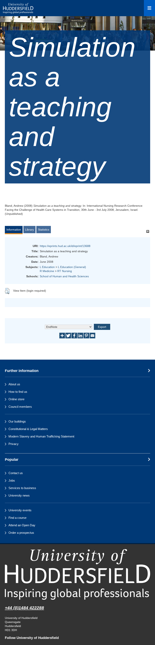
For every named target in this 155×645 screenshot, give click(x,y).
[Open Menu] (149, 8)
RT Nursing (64, 271)
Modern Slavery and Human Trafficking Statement (41, 436)
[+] (147, 231)
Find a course (17, 517)
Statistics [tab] (43, 229)
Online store (16, 399)
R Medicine (47, 271)
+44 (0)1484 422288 (24, 607)
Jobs (11, 480)
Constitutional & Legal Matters (28, 429)
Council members (20, 406)
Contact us (15, 473)
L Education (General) (72, 267)
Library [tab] (29, 229)
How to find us (17, 391)
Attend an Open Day (21, 525)
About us (14, 384)
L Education (47, 267)
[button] (7, 291)
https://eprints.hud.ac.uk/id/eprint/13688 (65, 246)
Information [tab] (13, 229)
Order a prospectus (21, 532)
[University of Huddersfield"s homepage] (77, 574)
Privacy (13, 444)
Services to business (22, 488)
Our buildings (17, 421)
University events (19, 510)
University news (19, 495)
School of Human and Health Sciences (64, 276)
